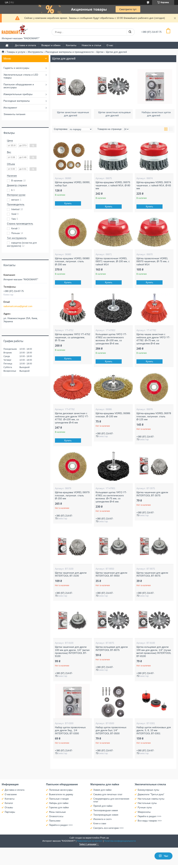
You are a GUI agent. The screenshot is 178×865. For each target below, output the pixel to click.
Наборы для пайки (58, 803)
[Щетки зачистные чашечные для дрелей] (71, 86)
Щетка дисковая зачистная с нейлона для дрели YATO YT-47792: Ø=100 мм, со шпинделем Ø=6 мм (72, 418)
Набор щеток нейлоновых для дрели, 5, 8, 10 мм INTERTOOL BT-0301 (153, 730)
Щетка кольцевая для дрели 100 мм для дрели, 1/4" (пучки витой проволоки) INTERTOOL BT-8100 (153, 651)
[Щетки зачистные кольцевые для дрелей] (113, 86)
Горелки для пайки (59, 807)
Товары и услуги (16, 51)
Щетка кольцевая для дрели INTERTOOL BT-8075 (112, 648)
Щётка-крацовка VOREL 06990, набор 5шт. (72, 184)
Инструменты (35, 51)
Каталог (9, 803)
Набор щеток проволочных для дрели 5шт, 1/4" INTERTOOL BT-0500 (111, 730)
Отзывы (9, 807)
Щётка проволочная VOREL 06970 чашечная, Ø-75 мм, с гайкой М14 (152, 261)
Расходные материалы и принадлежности (70, 51)
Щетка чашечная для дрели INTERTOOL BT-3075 (152, 494)
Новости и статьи (91, 45)
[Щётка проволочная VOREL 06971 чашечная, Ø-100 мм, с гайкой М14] (113, 232)
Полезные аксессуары (60, 790)
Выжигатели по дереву (61, 794)
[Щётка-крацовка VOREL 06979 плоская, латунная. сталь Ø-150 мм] (72, 466)
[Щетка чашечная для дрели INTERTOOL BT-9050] (113, 546)
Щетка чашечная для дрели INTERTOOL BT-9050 (111, 574)
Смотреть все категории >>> (108, 828)
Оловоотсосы (56, 816)
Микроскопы (144, 812)
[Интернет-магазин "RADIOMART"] (15, 29)
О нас (110, 45)
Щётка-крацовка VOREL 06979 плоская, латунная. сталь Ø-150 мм (72, 495)
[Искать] (130, 32)
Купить (68, 203)
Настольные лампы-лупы (151, 798)
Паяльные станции (59, 798)
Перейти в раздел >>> (61, 825)
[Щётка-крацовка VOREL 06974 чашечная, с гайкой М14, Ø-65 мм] (154, 156)
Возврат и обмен (50, 45)
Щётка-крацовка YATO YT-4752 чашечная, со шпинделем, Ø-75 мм (72, 337)
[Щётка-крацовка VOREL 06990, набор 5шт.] (72, 156)
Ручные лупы (145, 807)
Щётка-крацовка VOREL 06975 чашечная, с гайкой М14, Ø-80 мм (113, 185)
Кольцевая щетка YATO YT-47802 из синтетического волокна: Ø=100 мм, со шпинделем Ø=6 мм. (111, 339)
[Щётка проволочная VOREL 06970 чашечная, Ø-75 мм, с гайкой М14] (154, 232)
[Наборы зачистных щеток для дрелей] (155, 86)
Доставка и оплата (25, 45)
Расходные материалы (16, 100)
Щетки (99, 51)
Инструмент (10, 107)
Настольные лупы (147, 803)
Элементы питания (14, 114)
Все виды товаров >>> (150, 820)
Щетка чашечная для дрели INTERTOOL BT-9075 (152, 574)
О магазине (11, 794)
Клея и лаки (99, 823)
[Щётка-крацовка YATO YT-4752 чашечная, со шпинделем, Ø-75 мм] (72, 308)
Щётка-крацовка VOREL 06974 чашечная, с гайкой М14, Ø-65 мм (153, 185)
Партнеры (10, 812)
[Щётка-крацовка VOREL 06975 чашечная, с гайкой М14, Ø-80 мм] (113, 156)
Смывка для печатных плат (107, 794)
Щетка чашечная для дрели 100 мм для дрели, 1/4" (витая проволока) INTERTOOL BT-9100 (72, 651)
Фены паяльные (57, 812)
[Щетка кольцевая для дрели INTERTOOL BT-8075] (113, 620)
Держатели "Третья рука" (151, 794)
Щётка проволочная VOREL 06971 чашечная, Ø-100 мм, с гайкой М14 (113, 261)
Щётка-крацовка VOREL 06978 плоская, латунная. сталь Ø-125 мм (153, 416)
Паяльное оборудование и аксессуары (18, 86)
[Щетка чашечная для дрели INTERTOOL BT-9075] (154, 546)
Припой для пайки (102, 806)
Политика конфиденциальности (120, 841)
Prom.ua (104, 837)
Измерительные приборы (18, 94)
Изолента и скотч (102, 819)
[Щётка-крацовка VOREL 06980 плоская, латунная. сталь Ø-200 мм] (72, 232)
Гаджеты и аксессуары (16, 67)
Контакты (71, 45)
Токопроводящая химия (105, 814)
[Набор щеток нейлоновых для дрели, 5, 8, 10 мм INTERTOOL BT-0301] (154, 701)
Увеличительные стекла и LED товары (20, 76)
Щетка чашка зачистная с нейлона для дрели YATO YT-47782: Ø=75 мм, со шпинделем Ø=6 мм (153, 339)
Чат (166, 856)
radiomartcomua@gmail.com (17, 306)
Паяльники (54, 820)
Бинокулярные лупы (148, 790)
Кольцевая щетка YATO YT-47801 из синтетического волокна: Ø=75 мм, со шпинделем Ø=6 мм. (111, 497)
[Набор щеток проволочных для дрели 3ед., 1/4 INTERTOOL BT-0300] (72, 701)
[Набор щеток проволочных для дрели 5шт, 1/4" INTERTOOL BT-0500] (113, 701)
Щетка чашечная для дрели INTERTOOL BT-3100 (71, 574)
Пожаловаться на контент (90, 841)
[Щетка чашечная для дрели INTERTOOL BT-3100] (72, 546)
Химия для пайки (102, 790)
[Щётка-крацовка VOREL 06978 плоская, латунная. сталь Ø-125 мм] (154, 387)
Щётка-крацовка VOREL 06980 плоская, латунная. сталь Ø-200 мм (72, 261)
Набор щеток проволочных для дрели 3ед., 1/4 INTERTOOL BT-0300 (70, 730)
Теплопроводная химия (105, 810)
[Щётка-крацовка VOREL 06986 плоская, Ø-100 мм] (113, 387)
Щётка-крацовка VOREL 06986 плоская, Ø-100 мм (113, 415)
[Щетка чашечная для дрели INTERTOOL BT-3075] (154, 466)
